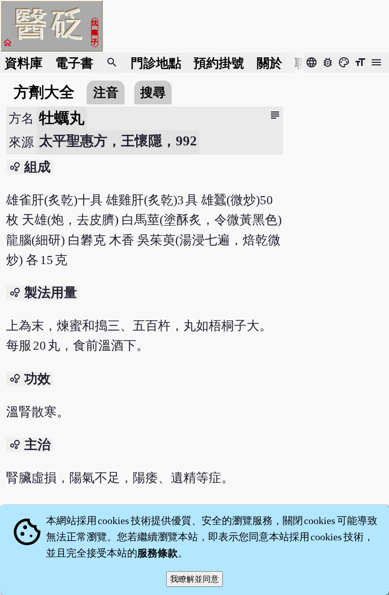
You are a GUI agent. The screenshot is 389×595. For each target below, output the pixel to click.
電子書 (74, 63)
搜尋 (153, 92)
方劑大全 (44, 92)
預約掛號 (218, 63)
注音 (106, 92)
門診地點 (156, 63)
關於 (269, 63)
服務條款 (157, 553)
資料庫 (24, 63)
